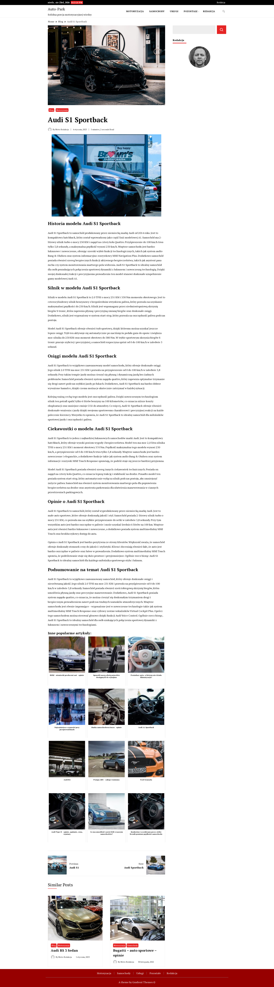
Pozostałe (191, 11)
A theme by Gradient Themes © (137, 982)
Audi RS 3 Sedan (64, 950)
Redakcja (221, 2)
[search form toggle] (223, 11)
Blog (51, 110)
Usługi (174, 11)
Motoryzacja (135, 11)
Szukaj (221, 29)
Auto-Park (56, 9)
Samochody (157, 11)
